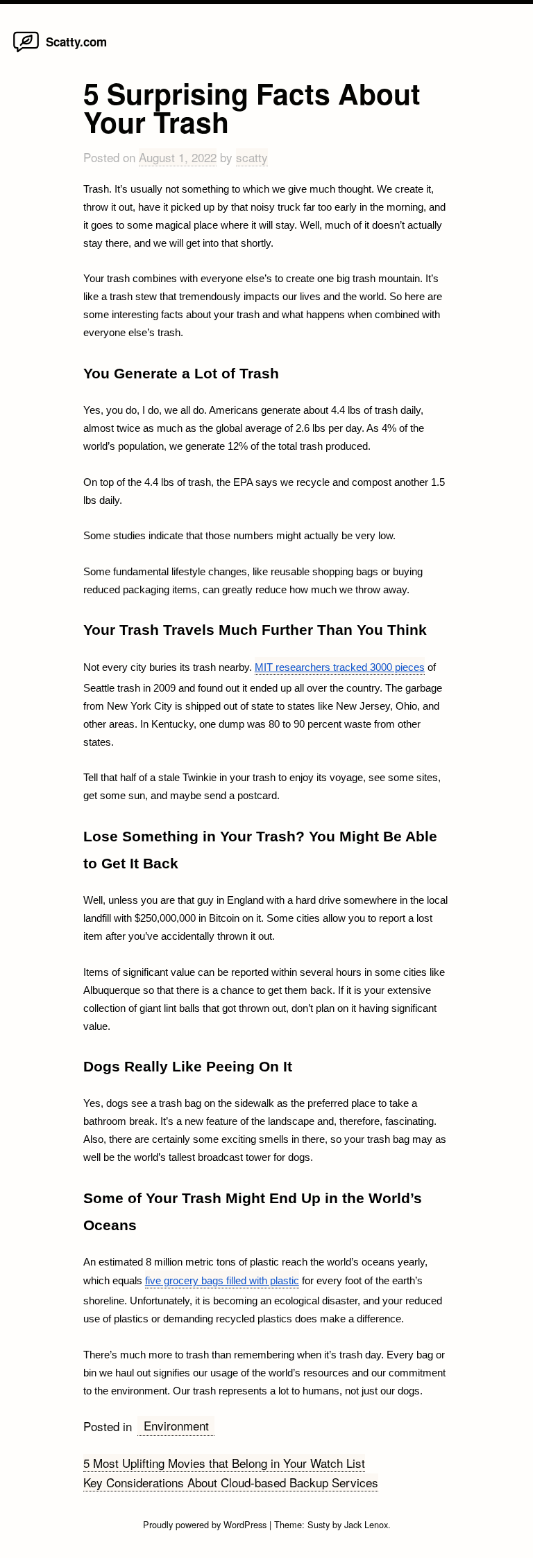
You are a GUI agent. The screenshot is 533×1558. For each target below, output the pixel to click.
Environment (176, 1425)
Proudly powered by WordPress (206, 1524)
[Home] (26, 51)
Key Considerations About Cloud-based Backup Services (230, 1482)
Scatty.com (76, 41)
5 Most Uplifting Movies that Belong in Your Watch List (224, 1462)
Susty (318, 1524)
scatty (252, 157)
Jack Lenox (366, 1524)
